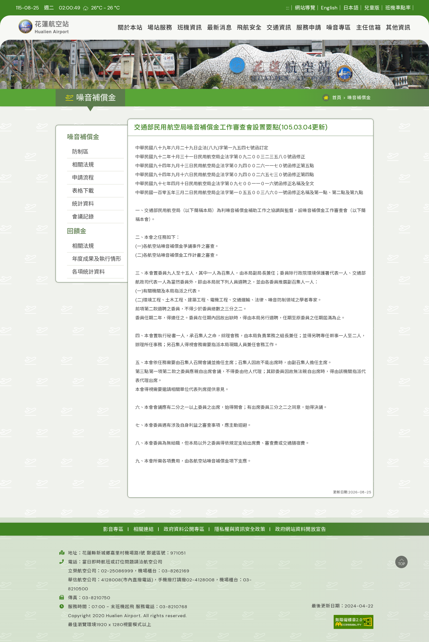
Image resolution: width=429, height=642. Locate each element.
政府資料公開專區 (184, 529)
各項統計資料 (88, 271)
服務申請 (308, 27)
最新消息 (219, 27)
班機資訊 (189, 27)
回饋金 (76, 231)
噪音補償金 (83, 137)
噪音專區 (338, 27)
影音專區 (113, 529)
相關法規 (83, 164)
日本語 (351, 7)
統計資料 (83, 203)
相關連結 (143, 529)
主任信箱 (368, 27)
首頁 (337, 98)
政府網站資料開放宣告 (300, 529)
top (401, 562)
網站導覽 (305, 7)
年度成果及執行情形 (96, 258)
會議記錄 (83, 216)
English (329, 7)
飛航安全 (249, 27)
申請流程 (83, 177)
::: (287, 7)
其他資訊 (398, 27)
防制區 (80, 151)
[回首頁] (43, 26)
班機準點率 (398, 7)
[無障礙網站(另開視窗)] (342, 622)
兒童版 (372, 7)
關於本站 (130, 27)
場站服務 (159, 27)
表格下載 (83, 190)
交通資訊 (279, 27)
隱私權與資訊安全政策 (239, 529)
